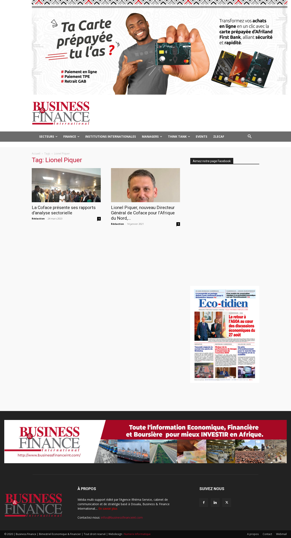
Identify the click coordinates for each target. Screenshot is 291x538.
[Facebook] (203, 502)
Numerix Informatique (137, 534)
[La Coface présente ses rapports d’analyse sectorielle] (66, 185)
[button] (250, 136)
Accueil (36, 153)
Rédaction (38, 218)
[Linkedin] (215, 502)
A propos (253, 534)
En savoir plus (107, 508)
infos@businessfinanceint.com (122, 517)
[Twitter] (226, 502)
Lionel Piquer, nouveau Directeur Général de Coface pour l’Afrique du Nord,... (143, 213)
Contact (267, 534)
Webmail (281, 534)
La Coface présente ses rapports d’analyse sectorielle (64, 210)
